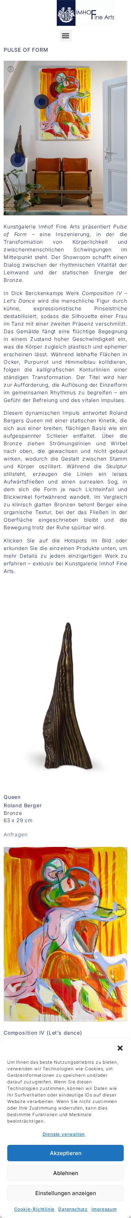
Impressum (104, 1209)
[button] (120, 1048)
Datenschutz (73, 1209)
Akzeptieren (66, 1153)
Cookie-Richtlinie (34, 1209)
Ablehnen (65, 1173)
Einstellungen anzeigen (65, 1193)
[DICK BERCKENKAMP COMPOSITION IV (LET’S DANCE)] (41, 102)
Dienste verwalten (64, 1134)
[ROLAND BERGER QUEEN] (17, 160)
